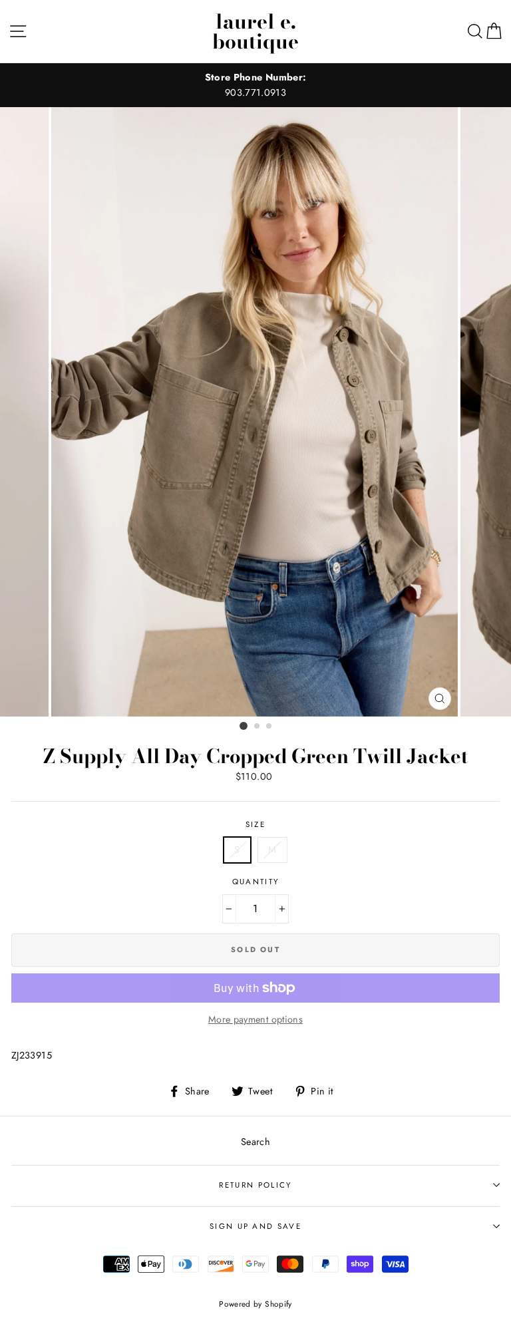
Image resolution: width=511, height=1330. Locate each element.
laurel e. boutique (255, 31)
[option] (255, 85)
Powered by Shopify (255, 1303)
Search (255, 1141)
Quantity (255, 881)
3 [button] (269, 726)
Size (255, 824)
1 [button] (244, 726)
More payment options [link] (255, 1019)
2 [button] (257, 726)
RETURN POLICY (255, 1185)
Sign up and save (255, 1226)
